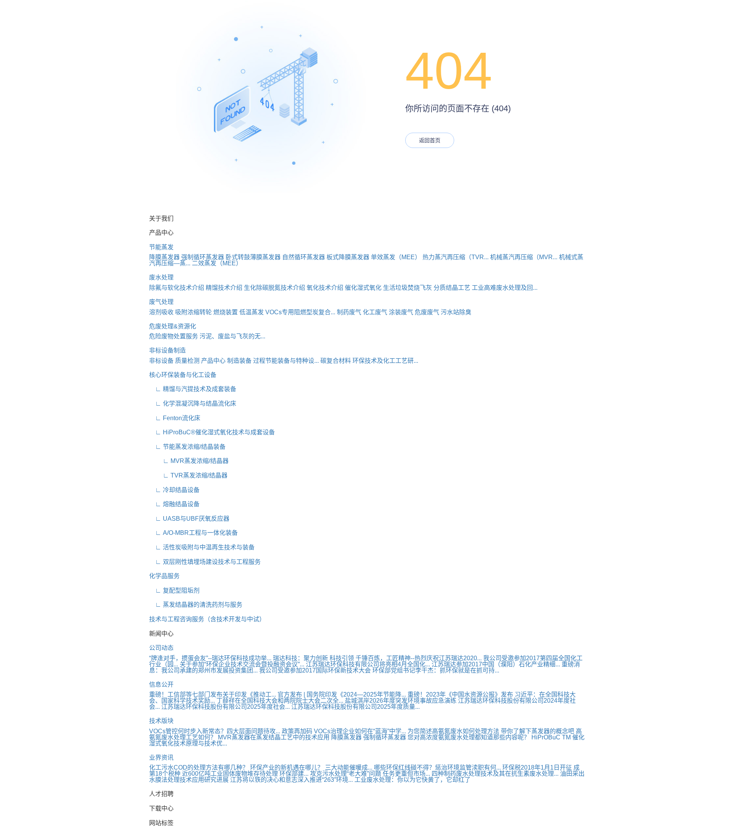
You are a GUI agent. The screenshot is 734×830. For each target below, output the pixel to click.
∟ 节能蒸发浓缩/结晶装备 (187, 446)
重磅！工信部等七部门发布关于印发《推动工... (212, 694)
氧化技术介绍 (325, 287)
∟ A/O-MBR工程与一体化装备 (193, 533)
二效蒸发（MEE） (217, 263)
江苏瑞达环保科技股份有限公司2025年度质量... (355, 706)
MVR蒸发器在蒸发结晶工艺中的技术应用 (274, 737)
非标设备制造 (167, 350)
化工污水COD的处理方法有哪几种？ (198, 767)
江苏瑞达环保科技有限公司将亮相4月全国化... (368, 664)
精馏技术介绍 (224, 287)
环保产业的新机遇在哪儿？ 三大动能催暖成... (311, 767)
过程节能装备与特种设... (286, 360)
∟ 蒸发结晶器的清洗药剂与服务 (195, 604)
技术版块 (161, 721)
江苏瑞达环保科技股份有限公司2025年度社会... (225, 706)
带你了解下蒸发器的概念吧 (537, 731)
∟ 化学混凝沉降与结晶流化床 (192, 403)
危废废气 (427, 312)
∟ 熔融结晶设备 (174, 504)
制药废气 (349, 312)
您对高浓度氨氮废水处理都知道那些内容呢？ (469, 737)
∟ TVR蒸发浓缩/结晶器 (188, 475)
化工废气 (375, 312)
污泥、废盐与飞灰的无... (232, 336)
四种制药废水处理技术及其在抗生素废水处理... (495, 773)
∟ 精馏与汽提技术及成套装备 (192, 389)
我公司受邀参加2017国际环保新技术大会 (315, 670)
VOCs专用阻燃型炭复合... (300, 312)
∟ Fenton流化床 (174, 418)
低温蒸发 (251, 312)
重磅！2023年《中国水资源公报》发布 (460, 694)
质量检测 (187, 360)
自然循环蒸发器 (303, 257)
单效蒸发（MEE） (396, 257)
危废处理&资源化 (172, 326)
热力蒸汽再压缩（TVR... (455, 257)
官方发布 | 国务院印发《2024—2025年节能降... (342, 694)
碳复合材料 (335, 360)
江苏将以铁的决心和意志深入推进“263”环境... (291, 779)
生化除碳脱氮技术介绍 (274, 287)
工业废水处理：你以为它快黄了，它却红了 (412, 779)
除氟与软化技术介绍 (176, 287)
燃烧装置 (225, 312)
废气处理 (161, 302)
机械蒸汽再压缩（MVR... (523, 257)
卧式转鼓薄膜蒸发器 (253, 257)
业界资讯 (161, 757)
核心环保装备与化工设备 (182, 375)
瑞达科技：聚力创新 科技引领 (313, 658)
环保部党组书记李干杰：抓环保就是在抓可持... (435, 670)
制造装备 (239, 360)
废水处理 (161, 277)
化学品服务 (164, 576)
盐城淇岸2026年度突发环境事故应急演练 (400, 700)
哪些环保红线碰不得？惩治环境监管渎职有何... (437, 767)
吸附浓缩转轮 (193, 312)
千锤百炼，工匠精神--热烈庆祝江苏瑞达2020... (419, 658)
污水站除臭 (456, 312)
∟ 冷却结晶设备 (174, 490)
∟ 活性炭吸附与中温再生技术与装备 (202, 547)
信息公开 (161, 684)
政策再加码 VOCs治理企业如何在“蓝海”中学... (344, 731)
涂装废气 (401, 312)
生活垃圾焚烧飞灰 (407, 287)
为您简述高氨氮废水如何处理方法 (453, 731)
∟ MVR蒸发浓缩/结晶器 (189, 461)
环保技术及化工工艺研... (385, 360)
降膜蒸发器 (164, 257)
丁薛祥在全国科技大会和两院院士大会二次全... (279, 700)
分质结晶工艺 (452, 287)
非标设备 (161, 360)
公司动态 (161, 648)
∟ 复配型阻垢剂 (174, 590)
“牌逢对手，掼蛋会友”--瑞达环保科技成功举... (210, 658)
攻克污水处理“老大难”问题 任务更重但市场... (370, 773)
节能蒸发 (161, 247)
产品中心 (213, 360)
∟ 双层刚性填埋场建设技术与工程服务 (205, 562)
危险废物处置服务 (173, 336)
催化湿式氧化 (363, 287)
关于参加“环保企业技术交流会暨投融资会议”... (242, 664)
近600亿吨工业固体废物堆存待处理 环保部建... (245, 773)
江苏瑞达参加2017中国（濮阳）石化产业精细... (496, 664)
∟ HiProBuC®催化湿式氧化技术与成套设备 (212, 432)
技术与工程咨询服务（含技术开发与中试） (207, 619)
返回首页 (429, 140)
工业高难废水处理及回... (505, 287)
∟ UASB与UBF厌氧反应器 (189, 518)
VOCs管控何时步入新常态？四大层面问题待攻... (214, 731)
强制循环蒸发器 (202, 257)
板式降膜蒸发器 (347, 257)
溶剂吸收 (161, 312)
